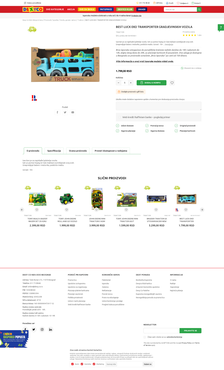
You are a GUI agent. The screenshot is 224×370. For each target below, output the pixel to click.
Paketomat (106, 280)
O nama (173, 280)
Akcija (71, 9)
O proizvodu (33, 150)
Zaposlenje (174, 287)
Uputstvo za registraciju (77, 287)
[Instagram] (42, 329)
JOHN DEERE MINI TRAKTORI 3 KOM (97, 220)
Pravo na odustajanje (110, 297)
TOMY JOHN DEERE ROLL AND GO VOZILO (67, 220)
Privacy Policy (186, 343)
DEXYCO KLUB (125, 9)
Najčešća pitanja (176, 290)
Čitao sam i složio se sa (165, 337)
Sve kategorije (55, 9)
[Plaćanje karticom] (176, 131)
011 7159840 (35, 283)
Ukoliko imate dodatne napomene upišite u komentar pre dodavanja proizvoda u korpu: (150, 99)
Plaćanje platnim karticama (78, 290)
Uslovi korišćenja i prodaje (112, 301)
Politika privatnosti (75, 297)
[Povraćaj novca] (147, 125)
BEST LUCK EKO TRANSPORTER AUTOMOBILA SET (186, 221)
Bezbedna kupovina (144, 280)
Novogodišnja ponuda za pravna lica (150, 297)
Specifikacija (54, 150)
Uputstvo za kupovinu (76, 283)
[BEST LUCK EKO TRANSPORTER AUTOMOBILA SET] (187, 199)
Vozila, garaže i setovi (68, 20)
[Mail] (72, 112)
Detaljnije (169, 45)
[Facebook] (57, 112)
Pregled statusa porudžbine (113, 305)
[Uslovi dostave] (117, 125)
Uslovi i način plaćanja (76, 301)
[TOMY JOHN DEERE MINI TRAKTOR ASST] (127, 199)
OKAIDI (141, 9)
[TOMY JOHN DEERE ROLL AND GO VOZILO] (67, 199)
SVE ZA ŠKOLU (86, 9)
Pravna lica (72, 280)
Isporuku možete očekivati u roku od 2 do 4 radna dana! (107, 15)
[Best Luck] (33, 97)
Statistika (87, 364)
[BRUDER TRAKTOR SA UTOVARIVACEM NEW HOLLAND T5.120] (157, 199)
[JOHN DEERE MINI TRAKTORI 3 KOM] (97, 199)
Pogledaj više (136, 15)
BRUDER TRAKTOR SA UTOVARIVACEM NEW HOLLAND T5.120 (157, 221)
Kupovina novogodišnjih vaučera (149, 294)
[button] (172, 82)
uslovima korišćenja (174, 337)
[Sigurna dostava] (147, 131)
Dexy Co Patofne (142, 290)
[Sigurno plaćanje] (117, 131)
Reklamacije (106, 290)
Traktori (81, 20)
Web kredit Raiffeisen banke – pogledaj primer (146, 117)
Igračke (55, 20)
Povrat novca (107, 294)
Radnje (173, 283)
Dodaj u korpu (152, 83)
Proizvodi (47, 20)
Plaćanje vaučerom (75, 294)
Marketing (100, 364)
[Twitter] (33, 329)
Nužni (77, 364)
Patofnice (106, 9)
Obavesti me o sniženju (192, 68)
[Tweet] (65, 112)
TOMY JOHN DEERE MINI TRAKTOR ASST (127, 220)
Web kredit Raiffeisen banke (79, 305)
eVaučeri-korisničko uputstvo (148, 287)
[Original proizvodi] (176, 125)
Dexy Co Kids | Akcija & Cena (33, 20)
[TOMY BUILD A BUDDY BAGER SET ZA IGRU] (37, 199)
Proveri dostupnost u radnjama (111, 150)
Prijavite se (190, 330)
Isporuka (105, 283)
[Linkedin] (50, 329)
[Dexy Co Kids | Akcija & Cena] (33, 9)
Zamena (105, 287)
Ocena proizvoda (78, 150)
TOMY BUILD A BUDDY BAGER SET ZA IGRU (37, 220)
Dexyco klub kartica (144, 283)
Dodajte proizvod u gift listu (132, 92)
